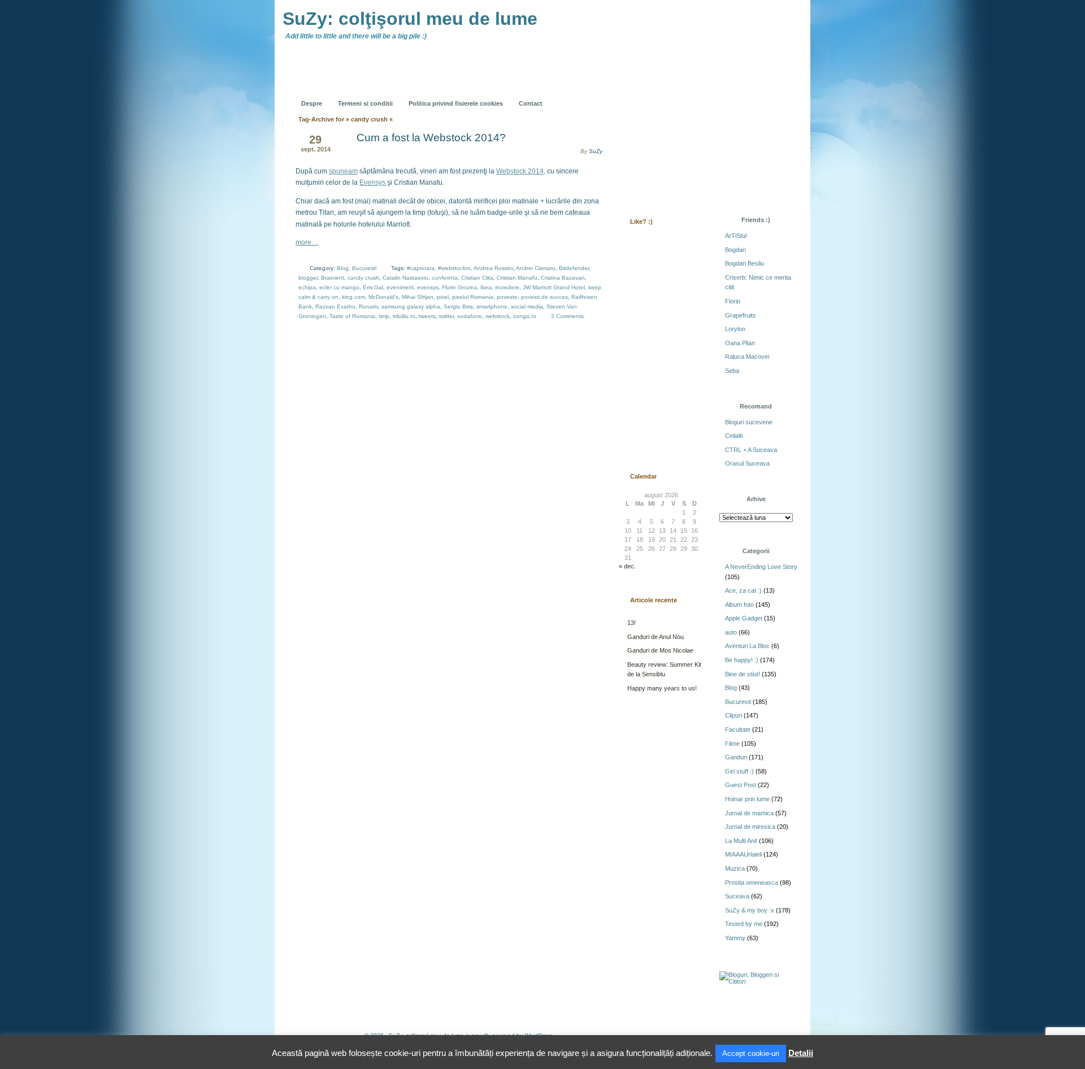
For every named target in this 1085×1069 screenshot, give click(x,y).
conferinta (445, 278)
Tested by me (743, 923)
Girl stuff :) (739, 771)
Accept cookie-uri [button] (750, 1053)
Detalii (800, 1053)
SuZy (595, 151)
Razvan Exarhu (335, 306)
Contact (530, 103)
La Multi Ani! (741, 840)
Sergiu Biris (458, 306)
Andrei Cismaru (535, 268)
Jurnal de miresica (750, 826)
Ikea (486, 287)
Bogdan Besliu (744, 263)
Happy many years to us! (662, 688)
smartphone (491, 306)
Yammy (735, 938)
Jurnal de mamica (749, 813)
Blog (343, 268)
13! (631, 622)
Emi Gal (373, 287)
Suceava (737, 896)
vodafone (469, 316)
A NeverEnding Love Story (761, 566)
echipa (307, 287)
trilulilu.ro (404, 316)
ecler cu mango (339, 287)
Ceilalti (734, 435)
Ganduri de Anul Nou (655, 636)
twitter (446, 316)
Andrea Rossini (493, 268)
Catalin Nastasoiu (405, 278)
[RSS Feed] (642, 95)
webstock (497, 316)
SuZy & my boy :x (749, 910)
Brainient (332, 278)
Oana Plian (740, 343)
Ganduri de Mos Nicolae (660, 650)
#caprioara (421, 268)
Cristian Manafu (517, 278)
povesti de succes (544, 297)
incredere (507, 287)
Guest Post (740, 784)
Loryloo (735, 328)
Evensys (373, 182)
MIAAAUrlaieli (743, 854)
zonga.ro (524, 316)
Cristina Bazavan (563, 278)
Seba (732, 370)
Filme (732, 743)
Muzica (735, 868)
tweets (427, 316)
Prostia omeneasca (751, 882)
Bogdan (735, 249)
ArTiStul (736, 235)
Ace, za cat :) (743, 590)
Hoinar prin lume (747, 799)
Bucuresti (364, 268)
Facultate (737, 729)
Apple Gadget (743, 618)
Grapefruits (740, 315)
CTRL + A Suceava (751, 449)
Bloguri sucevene (748, 422)
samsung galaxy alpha (410, 306)
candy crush (363, 278)
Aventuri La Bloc (747, 645)
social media (527, 306)
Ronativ (368, 306)
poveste (507, 297)
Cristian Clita (477, 278)
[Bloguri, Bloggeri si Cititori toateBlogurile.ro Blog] (757, 981)
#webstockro (454, 268)
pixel (443, 297)
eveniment (400, 287)
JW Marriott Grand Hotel (554, 287)
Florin (732, 301)
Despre (311, 103)
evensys (428, 287)
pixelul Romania (472, 297)
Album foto (739, 604)
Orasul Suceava (747, 463)
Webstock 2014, (520, 171)
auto (731, 632)
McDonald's (383, 297)
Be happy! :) (741, 660)
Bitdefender (574, 268)
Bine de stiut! (742, 674)
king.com (353, 297)
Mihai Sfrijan (417, 297)
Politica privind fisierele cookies (456, 103)
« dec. (627, 566)
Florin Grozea (459, 287)
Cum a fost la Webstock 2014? (431, 138)
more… (307, 242)
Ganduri (736, 757)
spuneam (343, 171)
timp (384, 316)
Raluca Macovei (747, 356)
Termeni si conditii (365, 103)
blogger (308, 278)
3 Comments (567, 316)
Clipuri (733, 715)
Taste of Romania (352, 316)
